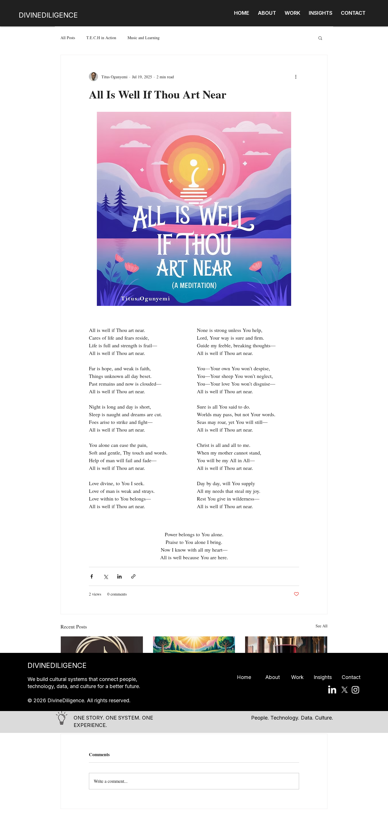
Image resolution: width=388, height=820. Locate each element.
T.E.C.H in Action (101, 37)
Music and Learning (144, 37)
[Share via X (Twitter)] (105, 576)
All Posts (68, 37)
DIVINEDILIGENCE (48, 15)
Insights (328, 677)
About (278, 677)
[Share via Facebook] (91, 576)
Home (251, 677)
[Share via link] (133, 576)
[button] (320, 37)
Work (302, 677)
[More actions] (295, 76)
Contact (351, 677)
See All (321, 625)
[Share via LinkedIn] (119, 576)
